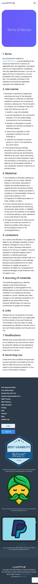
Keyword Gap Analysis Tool (10, 396)
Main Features (6, 402)
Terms (29, 574)
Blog (2, 416)
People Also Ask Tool (8, 393)
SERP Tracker (6, 399)
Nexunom (23, 576)
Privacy (23, 574)
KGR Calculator (6, 405)
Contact (4, 413)
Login (8, 426)
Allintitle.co (19, 570)
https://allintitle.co (9, 61)
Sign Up (8, 432)
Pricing (3, 408)
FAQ (2, 411)
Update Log (5, 419)
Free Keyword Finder (8, 387)
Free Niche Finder (7, 390)
